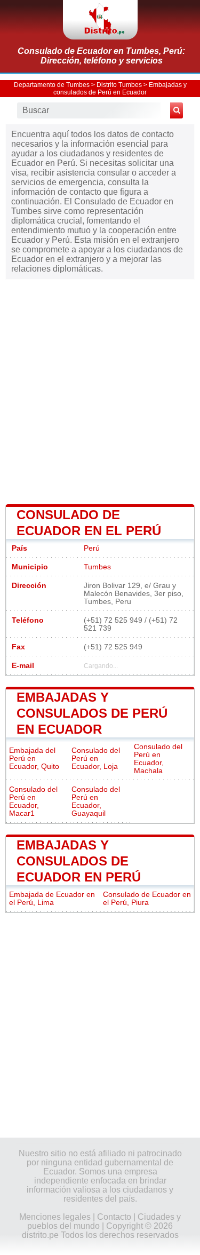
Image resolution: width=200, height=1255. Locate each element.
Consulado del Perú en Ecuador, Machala (158, 759)
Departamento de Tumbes (52, 85)
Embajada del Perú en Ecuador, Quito (34, 758)
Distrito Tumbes (119, 85)
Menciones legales (55, 1216)
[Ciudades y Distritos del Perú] (100, 19)
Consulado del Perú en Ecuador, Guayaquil (95, 801)
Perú (92, 548)
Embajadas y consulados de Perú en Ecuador (120, 88)
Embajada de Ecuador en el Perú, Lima (52, 899)
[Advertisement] (100, 391)
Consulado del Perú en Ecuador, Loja (95, 758)
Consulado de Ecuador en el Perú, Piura (147, 899)
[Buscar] (176, 110)
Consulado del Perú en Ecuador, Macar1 (33, 801)
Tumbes (97, 567)
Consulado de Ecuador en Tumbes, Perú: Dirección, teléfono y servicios (101, 55)
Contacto (114, 1216)
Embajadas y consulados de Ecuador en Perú (79, 861)
